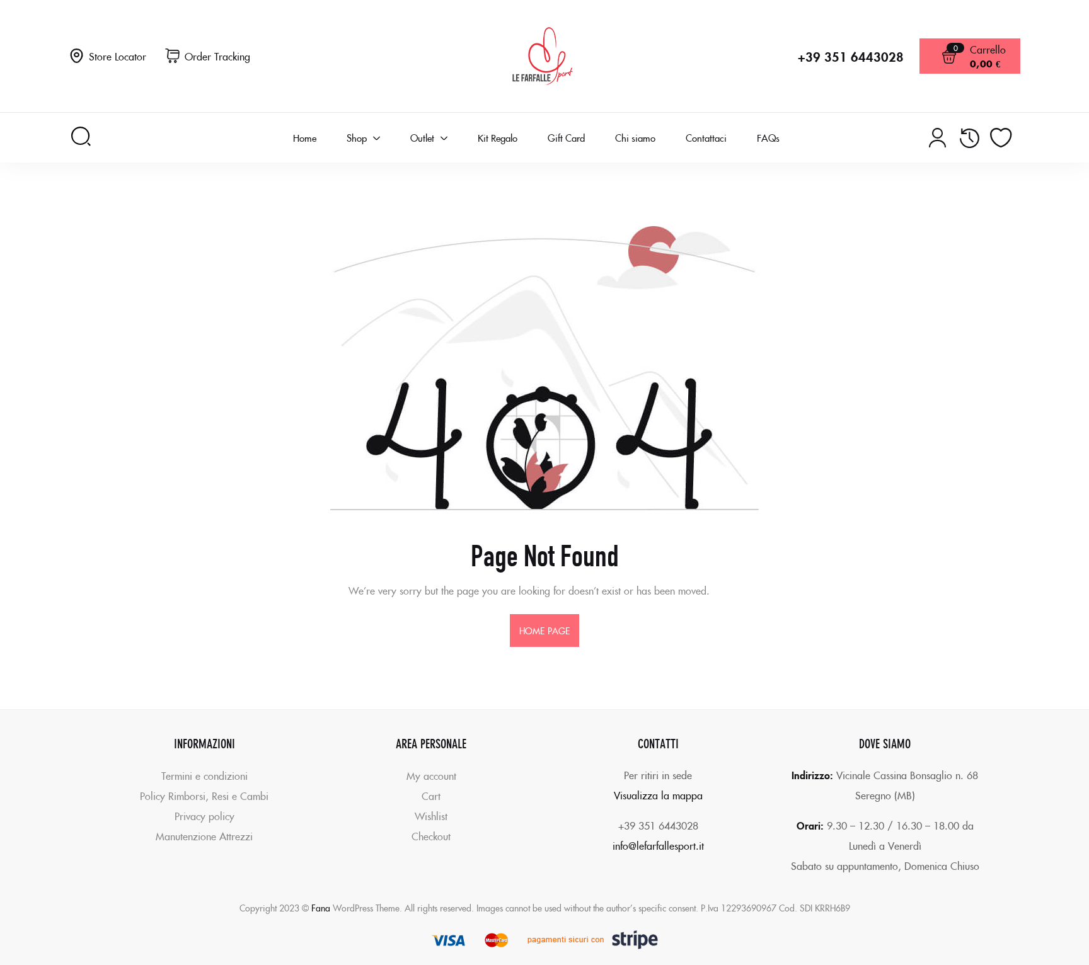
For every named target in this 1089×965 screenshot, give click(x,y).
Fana (320, 907)
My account (431, 775)
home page (544, 630)
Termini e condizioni (204, 775)
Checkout (431, 836)
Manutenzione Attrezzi (204, 836)
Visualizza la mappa (658, 795)
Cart (431, 795)
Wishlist (431, 816)
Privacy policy (204, 816)
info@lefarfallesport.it (658, 845)
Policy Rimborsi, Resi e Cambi (204, 795)
